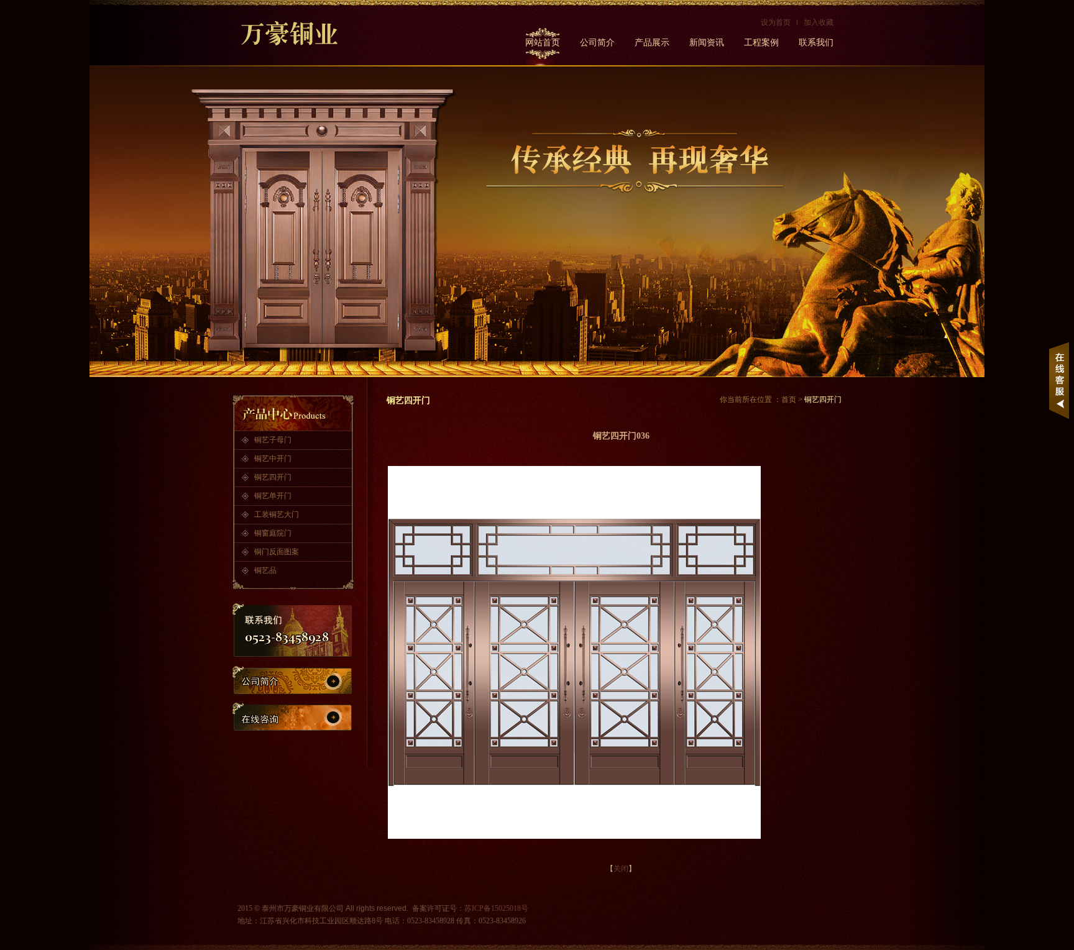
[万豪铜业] (299, 33)
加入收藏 (818, 22)
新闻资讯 (706, 42)
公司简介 (597, 42)
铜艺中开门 (272, 458)
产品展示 (652, 42)
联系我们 (816, 42)
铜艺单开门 (272, 495)
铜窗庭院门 (272, 533)
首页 (788, 399)
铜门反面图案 (276, 551)
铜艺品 (265, 570)
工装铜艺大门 (276, 514)
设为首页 (776, 22)
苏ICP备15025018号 (496, 908)
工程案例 (761, 42)
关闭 (620, 868)
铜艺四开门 (272, 477)
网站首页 (542, 42)
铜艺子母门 (272, 440)
